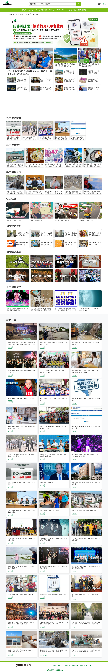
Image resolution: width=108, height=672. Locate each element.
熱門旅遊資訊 (13, 144)
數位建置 (82, 665)
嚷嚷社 (51, 10)
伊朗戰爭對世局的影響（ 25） (49, 482)
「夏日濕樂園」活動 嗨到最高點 (50, 510)
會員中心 (60, 665)
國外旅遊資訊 (13, 226)
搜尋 (58, 10)
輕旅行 (31, 10)
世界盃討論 (82, 10)
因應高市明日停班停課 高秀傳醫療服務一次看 (53, 594)
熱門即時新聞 (13, 117)
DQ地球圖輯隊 (41, 10)
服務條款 (67, 665)
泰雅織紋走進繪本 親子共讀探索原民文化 (20, 594)
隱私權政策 (74, 665)
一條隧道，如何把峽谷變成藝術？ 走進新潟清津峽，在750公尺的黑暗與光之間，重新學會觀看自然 (86, 623)
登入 (99, 4)
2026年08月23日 (11, 14)
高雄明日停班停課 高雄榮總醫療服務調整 (84, 510)
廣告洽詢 (89, 665)
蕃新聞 (24, 10)
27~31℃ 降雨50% (31, 14)
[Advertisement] (50, 104)
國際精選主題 (13, 251)
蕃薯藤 (6, 4)
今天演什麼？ (13, 287)
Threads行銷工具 (69, 10)
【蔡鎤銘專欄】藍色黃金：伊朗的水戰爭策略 (21, 398)
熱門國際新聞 (13, 172)
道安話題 (11, 199)
